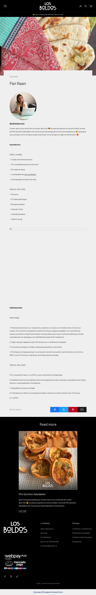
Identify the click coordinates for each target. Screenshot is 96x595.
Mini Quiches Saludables (32, 494)
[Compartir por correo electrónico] (82, 409)
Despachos (76, 541)
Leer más (22, 511)
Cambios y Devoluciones (82, 537)
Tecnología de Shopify (54, 583)
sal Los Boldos (30, 174)
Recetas (44, 533)
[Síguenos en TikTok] (17, 576)
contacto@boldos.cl (49, 546)
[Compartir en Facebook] (54, 409)
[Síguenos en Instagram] (11, 576)
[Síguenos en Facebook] (5, 576)
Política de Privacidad (81, 533)
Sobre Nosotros (47, 529)
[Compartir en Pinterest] (72, 409)
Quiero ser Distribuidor (50, 541)
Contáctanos (46, 537)
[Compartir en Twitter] (63, 409)
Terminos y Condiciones (82, 529)
